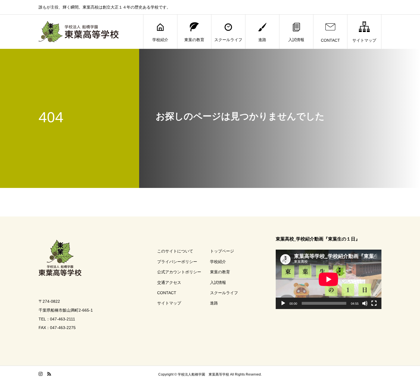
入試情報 (296, 39)
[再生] (283, 303)
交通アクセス (169, 282)
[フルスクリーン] (374, 303)
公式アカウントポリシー (179, 272)
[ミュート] (365, 303)
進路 (262, 39)
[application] (328, 279)
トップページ (222, 251)
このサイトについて (175, 251)
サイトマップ (364, 40)
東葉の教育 (194, 39)
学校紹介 (160, 39)
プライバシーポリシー (177, 261)
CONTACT (330, 40)
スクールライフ (228, 39)
